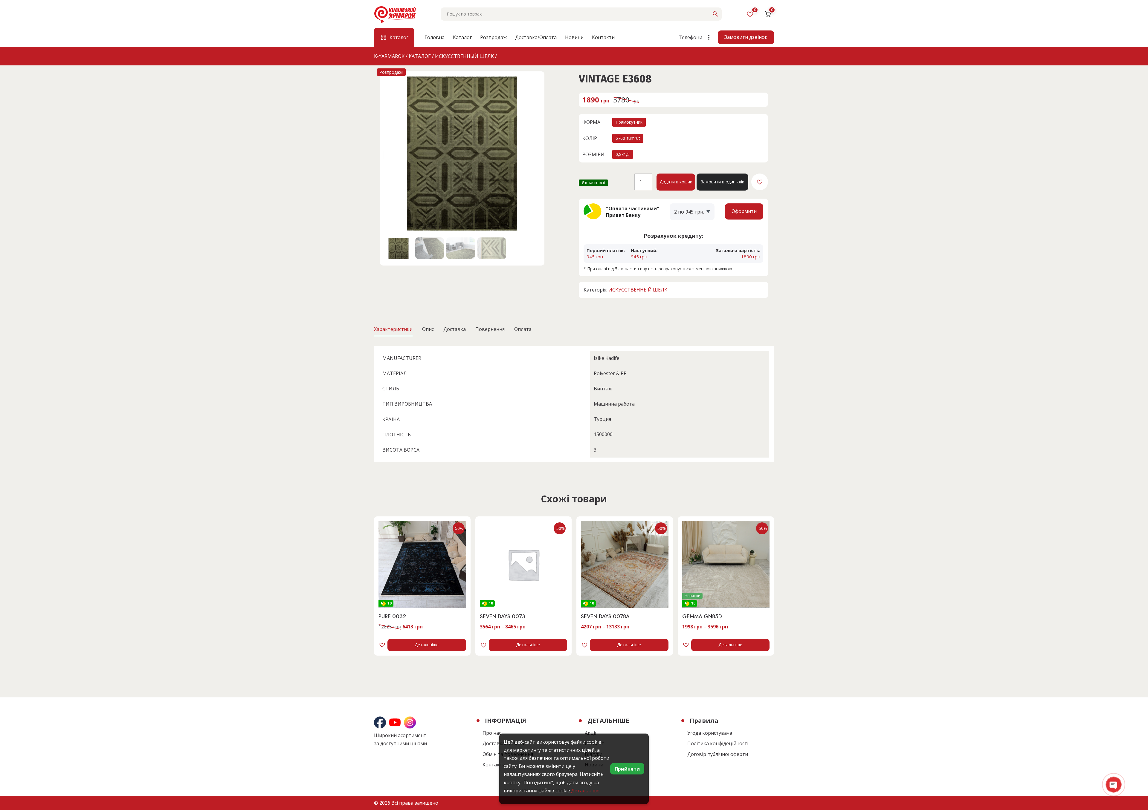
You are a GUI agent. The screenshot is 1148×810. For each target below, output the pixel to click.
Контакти (603, 37)
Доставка (454, 329)
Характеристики (393, 329)
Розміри (593, 154)
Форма (591, 122)
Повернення (490, 329)
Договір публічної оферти (717, 754)
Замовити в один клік (722, 182)
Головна (435, 37)
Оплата (523, 329)
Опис (428, 329)
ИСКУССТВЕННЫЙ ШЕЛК (637, 289)
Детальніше (427, 645)
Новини (574, 37)
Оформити (744, 211)
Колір (589, 138)
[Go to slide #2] (429, 248)
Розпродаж (493, 37)
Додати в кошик (676, 182)
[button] (759, 182)
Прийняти (627, 768)
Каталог (462, 37)
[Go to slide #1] (398, 248)
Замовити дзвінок (745, 37)
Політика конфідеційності (717, 743)
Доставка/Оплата (536, 37)
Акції (590, 733)
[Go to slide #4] (491, 248)
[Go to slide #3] (460, 248)
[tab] (393, 329)
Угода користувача (709, 733)
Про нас (492, 733)
